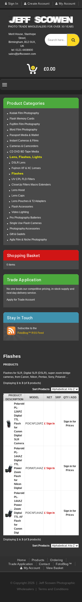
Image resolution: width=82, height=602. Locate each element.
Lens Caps (18, 195)
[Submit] (73, 40)
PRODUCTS (10, 364)
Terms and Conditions (53, 589)
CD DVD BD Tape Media (24, 151)
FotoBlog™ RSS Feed (30, 332)
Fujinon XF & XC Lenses (26, 168)
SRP (58, 397)
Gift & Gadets (17, 234)
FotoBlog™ (64, 564)
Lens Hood (18, 190)
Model (34, 397)
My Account (67, 3)
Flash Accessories (22, 206)
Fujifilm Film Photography (25, 124)
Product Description (14, 397)
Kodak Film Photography (24, 113)
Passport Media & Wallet (24, 135)
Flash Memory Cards (22, 118)
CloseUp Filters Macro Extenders (31, 184)
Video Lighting (20, 212)
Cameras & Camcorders (24, 146)
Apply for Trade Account (21, 299)
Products (38, 560)
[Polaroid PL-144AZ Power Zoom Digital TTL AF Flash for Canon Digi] (8, 513)
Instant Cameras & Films (24, 140)
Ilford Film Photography (23, 129)
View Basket (54, 568)
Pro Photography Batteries (25, 217)
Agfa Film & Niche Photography (28, 239)
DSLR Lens (18, 162)
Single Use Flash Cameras (26, 223)
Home (21, 560)
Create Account (38, 3)
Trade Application (20, 564)
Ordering (56, 560)
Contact (44, 564)
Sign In (13, 3)
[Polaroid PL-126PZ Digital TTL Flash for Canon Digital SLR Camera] (8, 424)
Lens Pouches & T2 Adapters (29, 201)
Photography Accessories (25, 228)
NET (49, 397)
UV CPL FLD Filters (23, 179)
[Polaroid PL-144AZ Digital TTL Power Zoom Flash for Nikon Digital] (8, 469)
